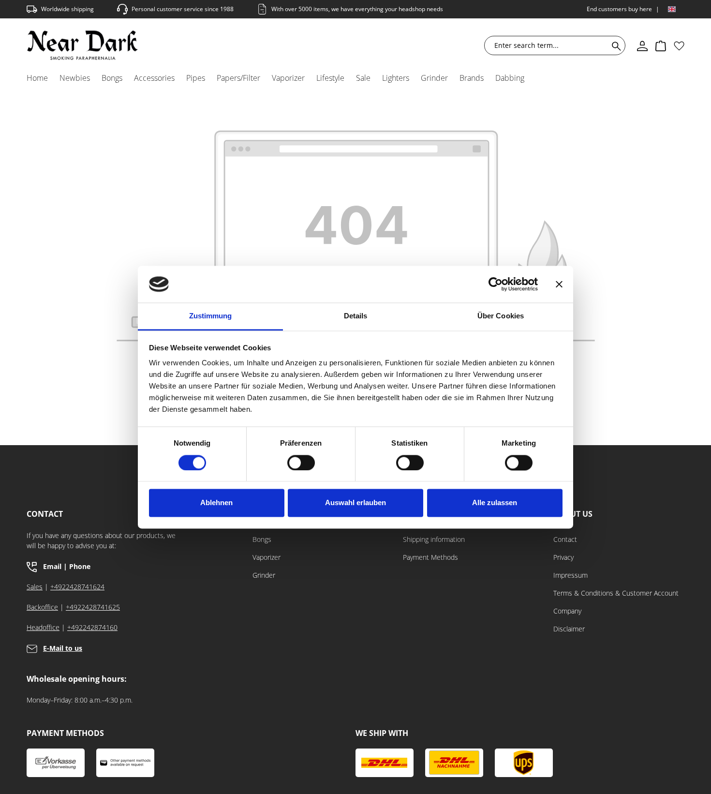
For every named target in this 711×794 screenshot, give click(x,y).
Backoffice (42, 607)
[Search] (614, 45)
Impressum (570, 575)
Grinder (263, 575)
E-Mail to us (62, 648)
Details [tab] (356, 316)
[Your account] (642, 45)
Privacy (563, 557)
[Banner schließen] (559, 284)
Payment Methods (430, 557)
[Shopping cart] (660, 45)
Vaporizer (266, 557)
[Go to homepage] (82, 45)
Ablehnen (216, 503)
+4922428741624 (77, 586)
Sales (35, 586)
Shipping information (434, 539)
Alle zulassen (494, 503)
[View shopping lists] (679, 45)
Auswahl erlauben (355, 503)
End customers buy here (619, 9)
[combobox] (548, 45)
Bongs (261, 539)
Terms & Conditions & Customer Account (616, 593)
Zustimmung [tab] (210, 316)
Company (567, 610)
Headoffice (43, 627)
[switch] (301, 462)
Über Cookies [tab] (500, 316)
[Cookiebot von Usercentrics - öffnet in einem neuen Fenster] (495, 284)
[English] (671, 9)
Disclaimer (569, 628)
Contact (565, 539)
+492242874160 (92, 627)
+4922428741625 (93, 607)
